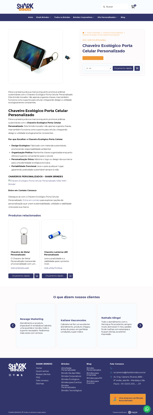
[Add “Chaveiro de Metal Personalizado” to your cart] (36, 275)
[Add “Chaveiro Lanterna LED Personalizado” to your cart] (70, 275)
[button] (123, 68)
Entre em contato (31, 200)
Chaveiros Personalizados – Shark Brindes (35, 176)
